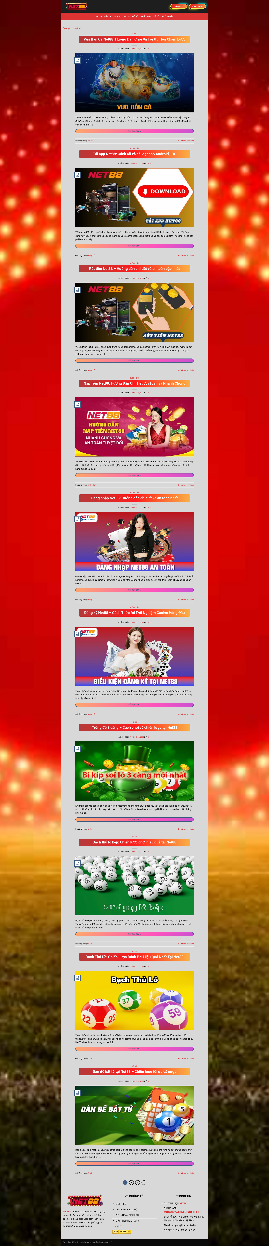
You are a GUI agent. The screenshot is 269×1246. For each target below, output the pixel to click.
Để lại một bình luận (186, 141)
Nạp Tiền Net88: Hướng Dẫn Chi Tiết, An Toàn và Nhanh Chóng (134, 383)
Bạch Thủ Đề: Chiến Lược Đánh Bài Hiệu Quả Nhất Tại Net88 (135, 957)
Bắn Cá (108, 16)
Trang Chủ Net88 (71, 28)
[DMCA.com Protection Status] (121, 1231)
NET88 (99, 16)
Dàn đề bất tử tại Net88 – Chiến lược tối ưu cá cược (134, 1071)
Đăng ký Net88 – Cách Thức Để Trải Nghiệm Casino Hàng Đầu (134, 613)
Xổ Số (156, 16)
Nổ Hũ (135, 16)
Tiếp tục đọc (134, 131)
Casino (117, 16)
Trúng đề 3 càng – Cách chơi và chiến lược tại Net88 (134, 727)
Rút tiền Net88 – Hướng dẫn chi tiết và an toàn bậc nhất (134, 269)
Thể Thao (146, 16)
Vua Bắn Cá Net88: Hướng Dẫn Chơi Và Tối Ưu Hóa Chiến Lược (134, 39)
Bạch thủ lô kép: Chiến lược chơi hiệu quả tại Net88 (134, 842)
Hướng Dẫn (167, 16)
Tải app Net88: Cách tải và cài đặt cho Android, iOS (134, 154)
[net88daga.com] (77, 6)
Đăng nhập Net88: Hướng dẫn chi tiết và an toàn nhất (134, 498)
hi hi (150, 49)
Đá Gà (127, 16)
